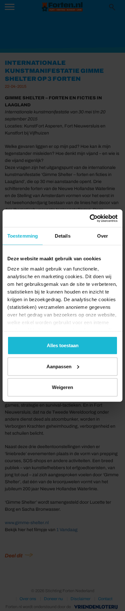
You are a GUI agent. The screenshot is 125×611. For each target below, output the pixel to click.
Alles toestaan (63, 345)
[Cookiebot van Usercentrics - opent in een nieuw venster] (90, 218)
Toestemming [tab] (22, 236)
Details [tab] (63, 236)
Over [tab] (102, 236)
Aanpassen (58, 366)
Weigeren (62, 387)
